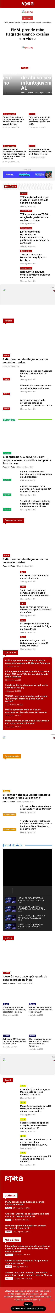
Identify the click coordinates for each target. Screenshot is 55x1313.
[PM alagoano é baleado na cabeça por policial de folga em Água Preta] (10, 625)
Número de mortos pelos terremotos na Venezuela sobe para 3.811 (40, 1009)
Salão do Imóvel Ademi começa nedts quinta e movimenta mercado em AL (35, 593)
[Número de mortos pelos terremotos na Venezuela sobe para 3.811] (40, 994)
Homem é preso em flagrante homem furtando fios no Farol (36, 373)
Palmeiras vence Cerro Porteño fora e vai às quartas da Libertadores (36, 474)
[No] (51, 1300)
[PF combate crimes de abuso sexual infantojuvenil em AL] (10, 390)
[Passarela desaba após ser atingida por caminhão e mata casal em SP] (10, 1124)
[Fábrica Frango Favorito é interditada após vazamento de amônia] (10, 608)
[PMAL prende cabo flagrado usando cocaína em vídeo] (27, 339)
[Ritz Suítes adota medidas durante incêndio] (10, 577)
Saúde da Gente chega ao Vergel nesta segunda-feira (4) (26, 686)
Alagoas (9, 1255)
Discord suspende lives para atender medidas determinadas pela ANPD (35, 1142)
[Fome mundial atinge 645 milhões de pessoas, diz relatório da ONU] (14, 994)
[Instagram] (9, 1188)
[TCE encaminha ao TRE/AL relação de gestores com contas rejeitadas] (10, 215)
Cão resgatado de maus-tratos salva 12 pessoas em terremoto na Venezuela (40, 1042)
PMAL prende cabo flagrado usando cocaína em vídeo (27, 22)
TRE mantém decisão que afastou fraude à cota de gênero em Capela (34, 200)
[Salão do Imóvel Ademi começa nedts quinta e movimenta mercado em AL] (10, 591)
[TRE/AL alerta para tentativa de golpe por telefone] (10, 256)
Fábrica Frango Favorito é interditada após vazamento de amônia (35, 609)
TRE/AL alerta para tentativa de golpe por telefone (33, 257)
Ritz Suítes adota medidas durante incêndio (34, 577)
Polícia (31, 114)
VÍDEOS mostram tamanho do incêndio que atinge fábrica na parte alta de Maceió (26, 699)
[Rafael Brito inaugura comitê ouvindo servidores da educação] (10, 273)
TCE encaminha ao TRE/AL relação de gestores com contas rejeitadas (35, 217)
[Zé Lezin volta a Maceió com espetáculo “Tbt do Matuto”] (10, 811)
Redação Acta (11, 92)
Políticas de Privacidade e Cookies (28, 1308)
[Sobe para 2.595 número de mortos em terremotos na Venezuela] (14, 1026)
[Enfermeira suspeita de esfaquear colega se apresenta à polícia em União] (40, 105)
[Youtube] (17, 1188)
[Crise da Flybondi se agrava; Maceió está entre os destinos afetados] (10, 1090)
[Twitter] (13, 1188)
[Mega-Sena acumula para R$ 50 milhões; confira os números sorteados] (10, 1107)
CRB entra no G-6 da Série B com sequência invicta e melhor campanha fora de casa (27, 460)
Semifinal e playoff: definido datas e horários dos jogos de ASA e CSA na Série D (35, 504)
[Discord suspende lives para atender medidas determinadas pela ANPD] (10, 1141)
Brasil (6, 1004)
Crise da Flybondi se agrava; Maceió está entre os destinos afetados (35, 1092)
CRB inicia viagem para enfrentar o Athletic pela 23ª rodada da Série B (35, 489)
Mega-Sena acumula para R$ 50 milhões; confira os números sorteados (35, 1109)
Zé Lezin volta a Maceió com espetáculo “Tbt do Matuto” (35, 807)
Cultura (6, 791)
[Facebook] (5, 1188)
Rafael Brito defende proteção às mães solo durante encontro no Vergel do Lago (13, 120)
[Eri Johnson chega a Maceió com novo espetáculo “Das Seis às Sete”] (27, 774)
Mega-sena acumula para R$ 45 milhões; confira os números (35, 1159)
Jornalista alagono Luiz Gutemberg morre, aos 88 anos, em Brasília (34, 643)
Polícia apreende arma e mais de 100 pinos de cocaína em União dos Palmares (27, 661)
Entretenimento (9, 146)
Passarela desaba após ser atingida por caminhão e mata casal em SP (34, 1125)
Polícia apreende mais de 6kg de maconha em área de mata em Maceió (26, 711)
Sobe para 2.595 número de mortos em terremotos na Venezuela (14, 1041)
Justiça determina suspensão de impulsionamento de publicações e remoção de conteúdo (35, 237)
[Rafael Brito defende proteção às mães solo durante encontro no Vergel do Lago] (14, 105)
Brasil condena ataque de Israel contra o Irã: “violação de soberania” (27, 722)
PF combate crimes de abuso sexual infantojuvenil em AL (27, 80)
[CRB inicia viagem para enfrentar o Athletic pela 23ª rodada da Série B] (10, 491)
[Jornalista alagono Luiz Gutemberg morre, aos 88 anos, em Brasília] (10, 641)
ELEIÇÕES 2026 (26, 211)
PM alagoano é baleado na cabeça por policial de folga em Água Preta (35, 626)
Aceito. (28, 1304)
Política (24, 194)
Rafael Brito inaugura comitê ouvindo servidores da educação (35, 274)
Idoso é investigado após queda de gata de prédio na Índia (25, 978)
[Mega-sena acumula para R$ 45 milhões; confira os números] (10, 1157)
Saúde (8, 1267)
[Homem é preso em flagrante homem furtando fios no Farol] (10, 375)
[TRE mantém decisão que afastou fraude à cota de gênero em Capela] (10, 198)
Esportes (7, 453)
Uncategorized (9, 114)
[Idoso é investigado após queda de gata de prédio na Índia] (27, 956)
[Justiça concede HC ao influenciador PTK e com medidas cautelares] (40, 137)
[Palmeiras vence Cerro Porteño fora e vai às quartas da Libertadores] (10, 476)
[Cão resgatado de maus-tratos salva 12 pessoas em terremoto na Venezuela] (40, 1026)
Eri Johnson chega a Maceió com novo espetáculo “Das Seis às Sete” (27, 796)
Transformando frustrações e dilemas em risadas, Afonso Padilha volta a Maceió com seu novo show (14, 154)
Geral (23, 572)
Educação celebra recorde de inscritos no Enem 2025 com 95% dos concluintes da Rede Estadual (27, 674)
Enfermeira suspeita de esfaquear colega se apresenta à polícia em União (39, 120)
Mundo (6, 973)
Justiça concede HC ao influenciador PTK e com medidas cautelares (40, 151)
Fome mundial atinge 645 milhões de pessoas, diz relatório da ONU (14, 1009)
